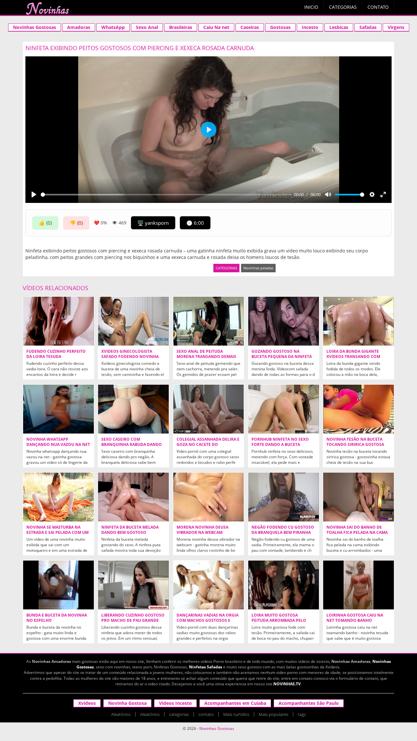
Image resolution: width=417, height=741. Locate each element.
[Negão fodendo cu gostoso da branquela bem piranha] (283, 497)
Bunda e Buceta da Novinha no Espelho (56, 618)
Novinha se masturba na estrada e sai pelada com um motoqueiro (57, 532)
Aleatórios (121, 714)
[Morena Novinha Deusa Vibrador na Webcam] (208, 497)
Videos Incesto (175, 703)
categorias (179, 714)
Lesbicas (338, 27)
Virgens (396, 27)
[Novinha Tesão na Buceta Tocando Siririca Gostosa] (358, 409)
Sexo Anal (147, 27)
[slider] (166, 195)
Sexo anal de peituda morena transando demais (206, 354)
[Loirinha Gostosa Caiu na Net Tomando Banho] (358, 585)
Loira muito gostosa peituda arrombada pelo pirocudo (279, 620)
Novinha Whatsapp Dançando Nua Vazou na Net (58, 442)
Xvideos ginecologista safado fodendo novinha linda (130, 356)
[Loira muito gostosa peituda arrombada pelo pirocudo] (283, 585)
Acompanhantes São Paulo (309, 703)
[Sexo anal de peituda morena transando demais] (208, 321)
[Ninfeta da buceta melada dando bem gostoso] (133, 497)
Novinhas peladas (258, 267)
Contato (378, 7)
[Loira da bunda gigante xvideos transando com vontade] (358, 321)
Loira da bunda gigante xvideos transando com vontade (353, 356)
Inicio (311, 7)
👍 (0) (45, 223)
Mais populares (273, 714)
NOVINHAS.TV (287, 684)
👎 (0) (76, 223)
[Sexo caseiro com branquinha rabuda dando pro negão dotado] (133, 409)
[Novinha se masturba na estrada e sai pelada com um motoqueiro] (58, 497)
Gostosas (280, 27)
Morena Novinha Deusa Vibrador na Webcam (202, 530)
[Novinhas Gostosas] (47, 8)
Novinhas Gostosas (34, 27)
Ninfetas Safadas (205, 667)
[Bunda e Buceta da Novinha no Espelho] (58, 585)
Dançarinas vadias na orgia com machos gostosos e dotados (207, 620)
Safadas (368, 27)
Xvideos (87, 703)
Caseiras (249, 27)
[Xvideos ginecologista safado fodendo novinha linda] (133, 321)
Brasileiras (180, 27)
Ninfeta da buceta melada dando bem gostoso (130, 530)
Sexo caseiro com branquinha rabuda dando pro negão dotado (131, 444)
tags (302, 714)
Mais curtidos (236, 714)
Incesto (310, 27)
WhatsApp (113, 27)
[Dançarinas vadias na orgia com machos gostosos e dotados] (208, 585)
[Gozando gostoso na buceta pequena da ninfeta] (283, 321)
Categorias (343, 7)
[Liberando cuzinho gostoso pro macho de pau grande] (133, 585)
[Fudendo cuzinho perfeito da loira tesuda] (58, 321)
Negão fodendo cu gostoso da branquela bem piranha (283, 530)
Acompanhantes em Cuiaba (235, 703)
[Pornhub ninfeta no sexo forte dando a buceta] (283, 409)
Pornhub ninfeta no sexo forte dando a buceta (280, 442)
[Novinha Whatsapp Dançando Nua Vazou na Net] (58, 409)
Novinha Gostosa (127, 703)
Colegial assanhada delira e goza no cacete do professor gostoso (208, 444)
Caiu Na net (216, 27)
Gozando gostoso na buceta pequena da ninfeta (282, 354)
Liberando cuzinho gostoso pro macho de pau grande (133, 618)
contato (206, 714)
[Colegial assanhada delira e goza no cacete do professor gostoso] (208, 409)
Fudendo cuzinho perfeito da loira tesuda (56, 354)
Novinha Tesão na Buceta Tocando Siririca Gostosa (355, 442)
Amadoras (78, 27)
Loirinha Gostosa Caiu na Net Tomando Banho (354, 618)
